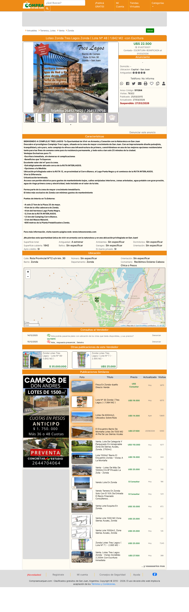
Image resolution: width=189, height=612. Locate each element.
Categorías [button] (158, 2)
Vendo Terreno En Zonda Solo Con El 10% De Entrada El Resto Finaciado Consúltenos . (109, 494)
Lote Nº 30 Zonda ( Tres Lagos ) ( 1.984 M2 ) (107, 401)
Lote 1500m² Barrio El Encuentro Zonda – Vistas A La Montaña (109, 458)
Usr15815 (51, 339)
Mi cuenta (82, 574)
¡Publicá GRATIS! (99, 4)
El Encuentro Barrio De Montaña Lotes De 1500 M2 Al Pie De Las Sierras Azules (109, 431)
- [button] (28, 276)
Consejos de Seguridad (113, 574)
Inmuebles (32, 30)
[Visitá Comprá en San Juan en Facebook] (155, 574)
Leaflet (123, 325)
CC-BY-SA (160, 325)
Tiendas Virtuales (135, 4)
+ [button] (28, 272)
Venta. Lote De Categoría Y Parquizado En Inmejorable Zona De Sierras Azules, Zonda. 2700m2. (109, 445)
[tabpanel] (30, 118)
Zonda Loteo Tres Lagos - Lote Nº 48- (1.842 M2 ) (53, 356)
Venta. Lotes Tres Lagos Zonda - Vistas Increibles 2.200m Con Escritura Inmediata (108, 556)
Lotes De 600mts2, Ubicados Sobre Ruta (106, 416)
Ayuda (136, 574)
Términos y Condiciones (103, 584)
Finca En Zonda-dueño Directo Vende (107, 385)
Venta (62, 30)
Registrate (58, 574)
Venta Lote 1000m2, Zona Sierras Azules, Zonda (108, 531)
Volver (150, 30)
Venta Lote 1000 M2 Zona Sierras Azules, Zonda (108, 519)
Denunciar (156, 335)
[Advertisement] (94, 18)
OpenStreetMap (141, 325)
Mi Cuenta (120, 4)
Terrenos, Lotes (48, 30)
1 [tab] (70, 124)
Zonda (70, 30)
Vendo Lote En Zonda (106, 482)
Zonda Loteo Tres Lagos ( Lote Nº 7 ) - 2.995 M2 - (102, 356)
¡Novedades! (34, 574)
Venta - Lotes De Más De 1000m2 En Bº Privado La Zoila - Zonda (108, 470)
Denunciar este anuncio (142, 132)
